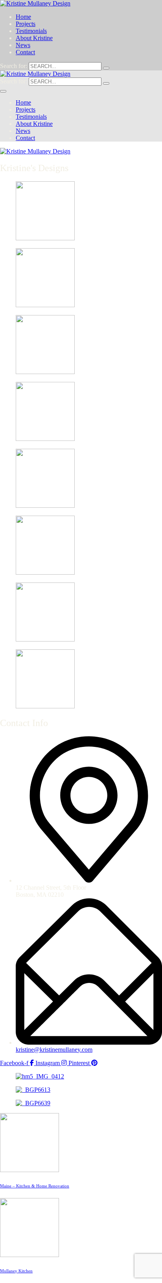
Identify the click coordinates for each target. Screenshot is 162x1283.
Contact (25, 52)
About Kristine (34, 38)
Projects (25, 23)
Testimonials (31, 31)
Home (23, 16)
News (23, 45)
